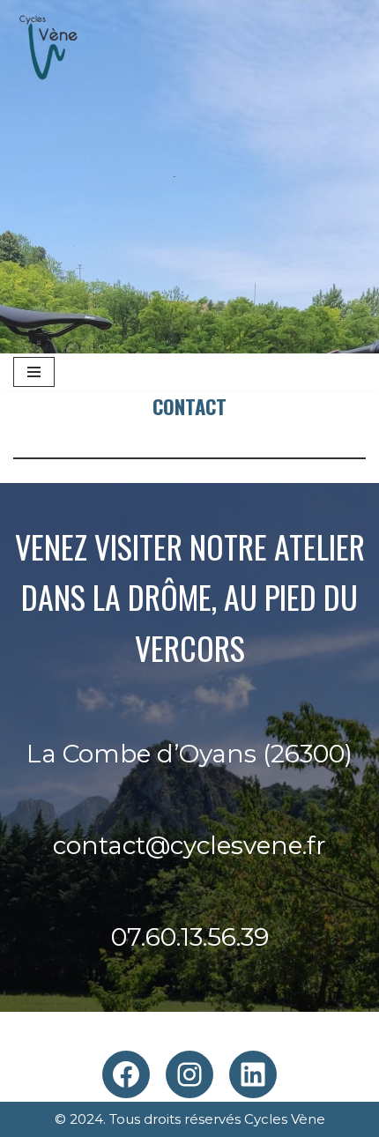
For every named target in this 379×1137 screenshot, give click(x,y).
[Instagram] (189, 1074)
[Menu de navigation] (34, 372)
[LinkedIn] (253, 1074)
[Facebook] (126, 1074)
